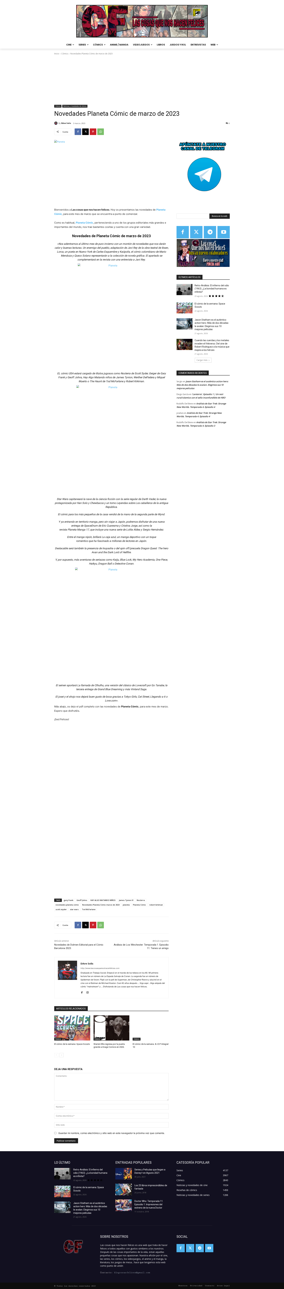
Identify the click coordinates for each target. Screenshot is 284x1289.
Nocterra (141, 900)
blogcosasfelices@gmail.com (132, 1272)
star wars (74, 909)
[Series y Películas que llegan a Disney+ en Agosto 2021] (123, 1173)
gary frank (68, 900)
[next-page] (61, 1055)
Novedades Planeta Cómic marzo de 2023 (100, 905)
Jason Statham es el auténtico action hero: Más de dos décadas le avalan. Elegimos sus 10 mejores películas (202, 385)
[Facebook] (78, 131)
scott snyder (61, 909)
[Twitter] (196, 232)
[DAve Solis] (56, 123)
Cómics (64, 53)
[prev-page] (56, 1055)
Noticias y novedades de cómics (74, 106)
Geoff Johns (82, 900)
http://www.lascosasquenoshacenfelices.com (100, 968)
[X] (85, 131)
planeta (126, 905)
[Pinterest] (93, 131)
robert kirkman (156, 905)
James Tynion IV (126, 900)
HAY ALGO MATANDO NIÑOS (103, 900)
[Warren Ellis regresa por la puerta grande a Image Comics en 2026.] (112, 1027)
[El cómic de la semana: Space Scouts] (72, 1027)
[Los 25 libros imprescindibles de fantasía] (123, 1189)
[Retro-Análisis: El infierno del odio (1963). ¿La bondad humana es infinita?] (184, 289)
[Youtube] (223, 232)
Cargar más (202, 360)
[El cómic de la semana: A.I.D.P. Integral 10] (151, 1027)
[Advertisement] (142, 80)
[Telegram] (210, 232)
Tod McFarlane (88, 909)
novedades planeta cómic (67, 905)
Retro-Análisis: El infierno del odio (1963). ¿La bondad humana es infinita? (212, 288)
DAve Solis (66, 123)
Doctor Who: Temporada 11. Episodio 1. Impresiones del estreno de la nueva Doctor (148, 1204)
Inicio (56, 53)
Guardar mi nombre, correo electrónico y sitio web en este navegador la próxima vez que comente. (111, 1133)
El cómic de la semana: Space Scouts (72, 1044)
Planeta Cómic (139, 905)
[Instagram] (87, 992)
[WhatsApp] (100, 131)
